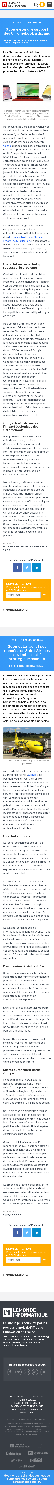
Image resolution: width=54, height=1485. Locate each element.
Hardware (17, 23)
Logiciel (15, 640)
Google (7, 145)
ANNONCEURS (37, 1397)
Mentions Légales (27, 1400)
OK (44, 595)
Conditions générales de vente (27, 1406)
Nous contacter (18, 1397)
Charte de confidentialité (27, 1403)
